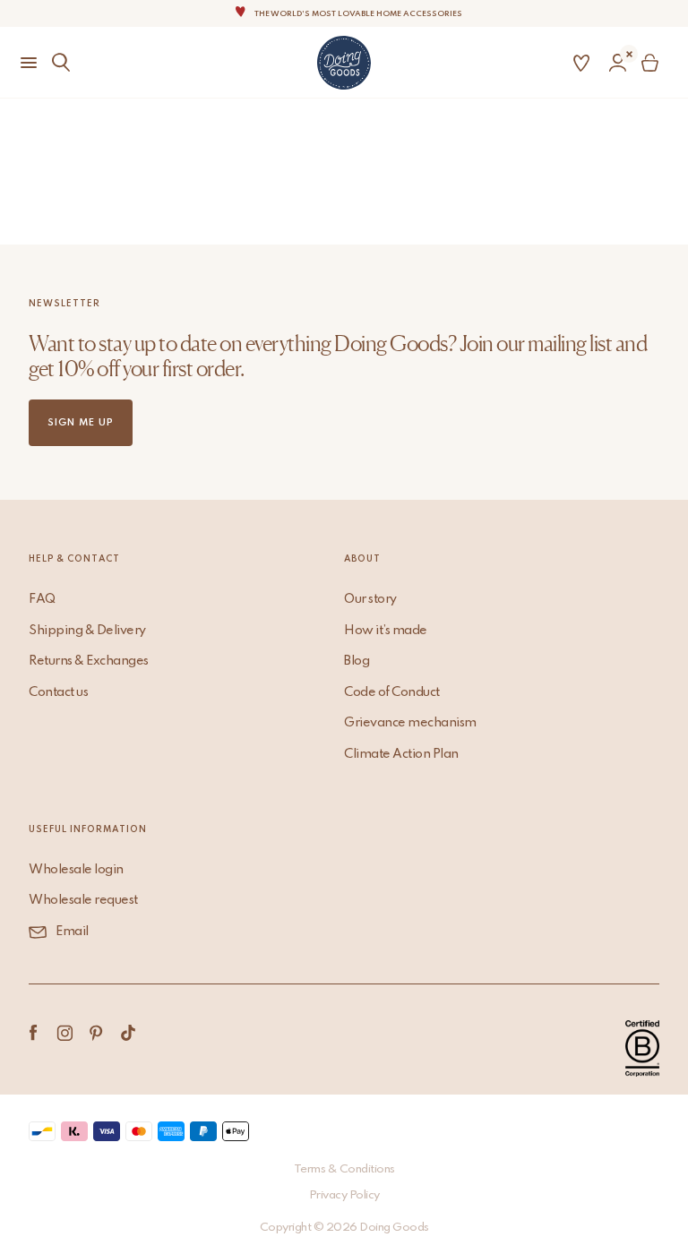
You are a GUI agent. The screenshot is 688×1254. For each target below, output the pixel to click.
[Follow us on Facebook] (33, 1033)
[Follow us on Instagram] (65, 1033)
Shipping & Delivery (87, 630)
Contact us (58, 692)
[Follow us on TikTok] (127, 1033)
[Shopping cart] (653, 63)
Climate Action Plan (401, 754)
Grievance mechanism (410, 723)
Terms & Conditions (344, 1169)
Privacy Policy (344, 1195)
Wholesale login (76, 869)
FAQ (42, 599)
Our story (370, 599)
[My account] (617, 63)
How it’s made (385, 630)
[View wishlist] (581, 63)
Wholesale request (83, 900)
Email (72, 931)
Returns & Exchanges (89, 661)
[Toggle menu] (21, 63)
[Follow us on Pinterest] (96, 1033)
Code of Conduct (392, 692)
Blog (356, 661)
